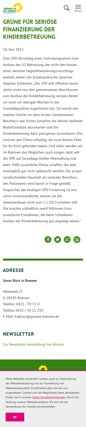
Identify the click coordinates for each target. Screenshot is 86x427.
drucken (77, 239)
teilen (48, 242)
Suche (66, 8)
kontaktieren (67, 242)
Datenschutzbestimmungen (49, 397)
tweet (57, 242)
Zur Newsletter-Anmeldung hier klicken (33, 344)
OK (15, 417)
